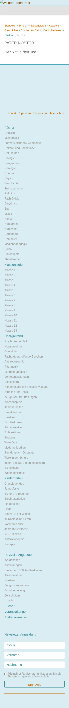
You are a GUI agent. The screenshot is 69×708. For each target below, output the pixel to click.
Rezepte (9, 544)
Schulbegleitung (14, 590)
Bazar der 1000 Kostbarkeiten (23, 570)
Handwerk (10, 228)
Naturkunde (11, 152)
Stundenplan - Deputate (19, 452)
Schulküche (11, 467)
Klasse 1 (9, 269)
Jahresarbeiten (13, 407)
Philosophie (11, 254)
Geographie (11, 163)
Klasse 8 (9, 305)
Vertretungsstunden (16, 376)
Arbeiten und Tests (16, 391)
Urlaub (8, 600)
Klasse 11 (10, 320)
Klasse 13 (10, 330)
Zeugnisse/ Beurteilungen (20, 397)
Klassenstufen (37, 25)
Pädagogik (11, 366)
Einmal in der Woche (17, 513)
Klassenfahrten (13, 575)
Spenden (25, 113)
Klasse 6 (54, 25)
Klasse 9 (9, 310)
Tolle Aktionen (13, 432)
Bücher (9, 606)
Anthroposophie (14, 361)
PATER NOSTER (19, 43)
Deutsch (9, 132)
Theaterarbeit (12, 259)
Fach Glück (11, 198)
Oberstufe (10, 351)
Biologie (9, 158)
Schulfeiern (11, 381)
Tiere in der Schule (16, 457)
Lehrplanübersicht (15, 371)
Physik (8, 178)
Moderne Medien (15, 447)
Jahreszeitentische (16, 529)
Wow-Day (10, 442)
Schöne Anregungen (17, 493)
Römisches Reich (31, 30)
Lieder (8, 508)
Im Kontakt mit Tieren (17, 518)
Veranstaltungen (15, 611)
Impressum (40, 113)
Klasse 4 (9, 285)
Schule (22, 25)
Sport (7, 208)
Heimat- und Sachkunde (19, 148)
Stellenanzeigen (15, 617)
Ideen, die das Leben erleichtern (24, 462)
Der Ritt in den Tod (20, 52)
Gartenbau (11, 233)
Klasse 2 (9, 274)
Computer (10, 239)
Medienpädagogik (15, 243)
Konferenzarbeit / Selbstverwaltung (26, 386)
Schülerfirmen (13, 422)
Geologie (10, 168)
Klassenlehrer (13, 346)
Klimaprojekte (13, 427)
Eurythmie (10, 203)
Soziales (9, 437)
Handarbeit (11, 223)
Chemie (9, 173)
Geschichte (11, 30)
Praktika (9, 417)
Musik (8, 213)
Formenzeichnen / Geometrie (22, 142)
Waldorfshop (12, 559)
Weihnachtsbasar (15, 472)
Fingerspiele (12, 503)
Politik (8, 249)
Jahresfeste (11, 488)
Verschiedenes (53, 30)
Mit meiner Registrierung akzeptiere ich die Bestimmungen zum (35, 675)
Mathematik (11, 137)
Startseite (9, 25)
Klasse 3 (9, 280)
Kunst (8, 218)
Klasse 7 (9, 300)
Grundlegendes (14, 483)
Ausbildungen (13, 565)
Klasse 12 (10, 325)
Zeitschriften (12, 595)
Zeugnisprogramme (16, 585)
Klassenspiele (13, 401)
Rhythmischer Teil (15, 341)
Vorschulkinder (13, 524)
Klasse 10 (10, 315)
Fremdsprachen (14, 188)
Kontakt (13, 113)
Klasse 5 (9, 290)
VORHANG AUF (14, 534)
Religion (9, 193)
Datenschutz (57, 113)
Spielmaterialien (14, 498)
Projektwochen (13, 412)
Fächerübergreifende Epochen (23, 356)
